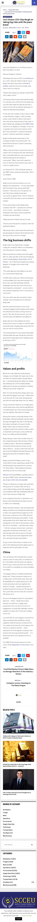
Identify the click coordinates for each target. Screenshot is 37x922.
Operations (6, 818)
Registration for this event (20, 645)
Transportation (8, 830)
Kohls (25, 259)
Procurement (7, 821)
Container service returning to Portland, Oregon (18, 684)
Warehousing (7, 836)
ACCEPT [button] (18, 919)
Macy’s (16, 259)
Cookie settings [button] (26, 916)
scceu (6, 27)
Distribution (6, 810)
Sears (20, 259)
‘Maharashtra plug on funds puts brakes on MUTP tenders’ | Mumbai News (17, 737)
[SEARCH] (32, 845)
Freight (5, 812)
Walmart (5, 475)
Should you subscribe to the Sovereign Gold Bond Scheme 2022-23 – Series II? (17, 765)
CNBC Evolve (29, 124)
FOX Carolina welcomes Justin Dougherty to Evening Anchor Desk (17, 793)
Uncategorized (8, 833)
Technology (7, 827)
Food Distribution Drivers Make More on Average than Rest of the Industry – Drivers (18, 672)
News (5, 815)
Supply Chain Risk (7, 16)
